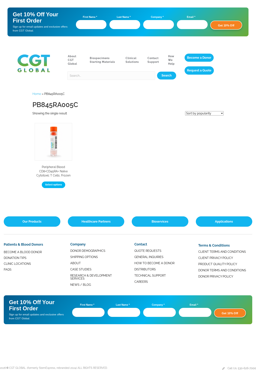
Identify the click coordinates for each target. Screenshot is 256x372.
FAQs (7, 269)
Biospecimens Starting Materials (102, 60)
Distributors (145, 269)
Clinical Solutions (132, 60)
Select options (53, 184)
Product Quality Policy (217, 264)
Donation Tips (15, 258)
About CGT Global (72, 60)
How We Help (171, 60)
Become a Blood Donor (23, 252)
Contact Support (153, 60)
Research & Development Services (91, 277)
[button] (166, 76)
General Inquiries (148, 257)
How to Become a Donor (154, 263)
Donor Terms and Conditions (222, 270)
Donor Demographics (87, 251)
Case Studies (80, 269)
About (75, 263)
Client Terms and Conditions (222, 252)
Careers (141, 282)
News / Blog (80, 284)
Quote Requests (147, 251)
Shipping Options (84, 257)
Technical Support (150, 275)
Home (36, 94)
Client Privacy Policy (215, 258)
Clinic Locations (17, 264)
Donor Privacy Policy (215, 276)
